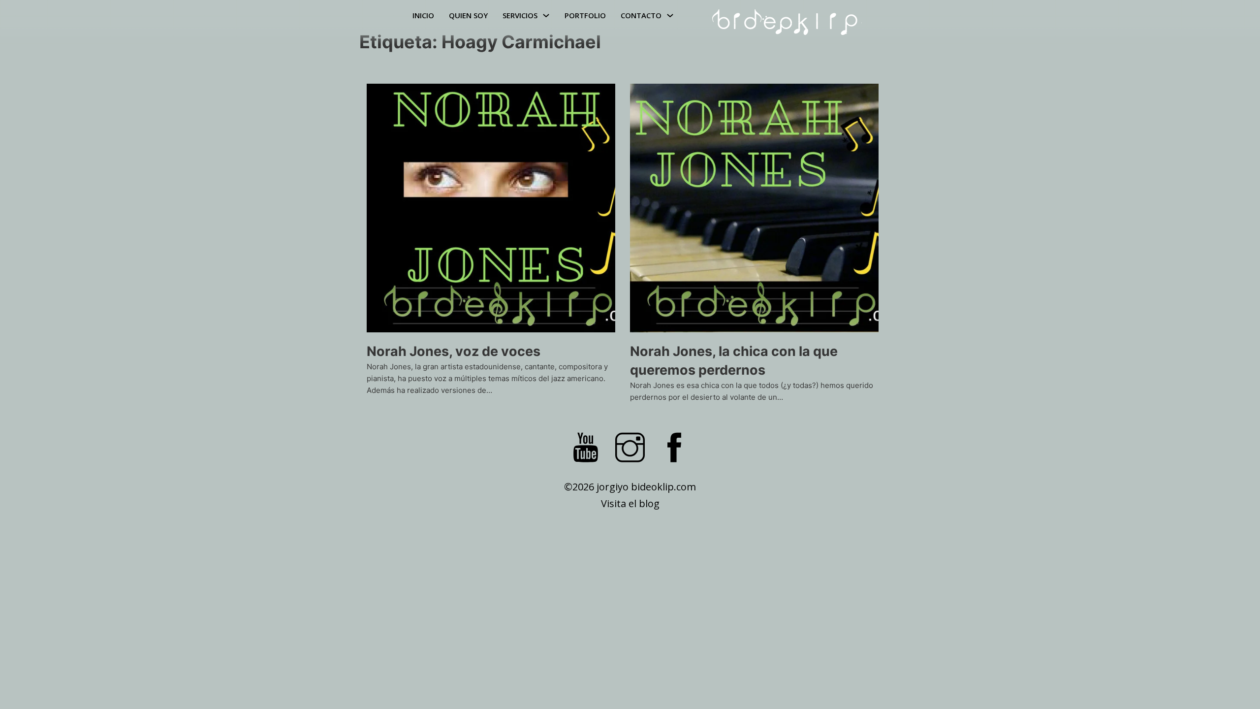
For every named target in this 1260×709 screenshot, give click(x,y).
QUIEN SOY (468, 15)
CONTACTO (641, 15)
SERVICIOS (520, 15)
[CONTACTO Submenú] (670, 15)
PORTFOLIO (585, 15)
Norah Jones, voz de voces (453, 351)
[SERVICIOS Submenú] (546, 15)
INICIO (423, 15)
